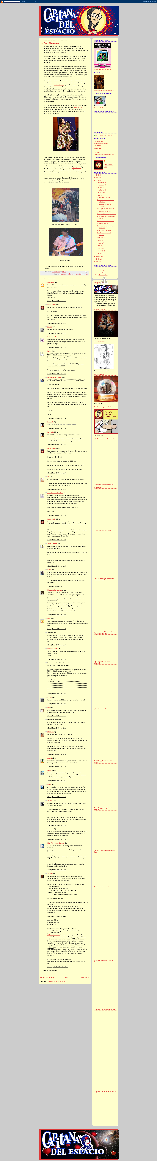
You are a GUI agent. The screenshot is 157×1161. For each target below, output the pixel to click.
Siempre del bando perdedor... (106, 214)
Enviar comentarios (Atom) (57, 981)
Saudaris (50, 800)
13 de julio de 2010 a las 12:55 (56, 428)
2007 (97, 261)
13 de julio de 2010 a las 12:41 (56, 347)
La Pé (49, 351)
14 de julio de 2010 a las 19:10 (56, 780)
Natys (49, 570)
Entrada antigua (84, 977)
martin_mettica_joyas (54, 377)
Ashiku (49, 697)
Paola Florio (51, 304)
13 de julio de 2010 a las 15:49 (56, 645)
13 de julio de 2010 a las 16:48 (56, 704)
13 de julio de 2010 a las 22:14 (56, 728)
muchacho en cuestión (74, 274)
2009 (97, 256)
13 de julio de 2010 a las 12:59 (56, 473)
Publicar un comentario (50, 970)
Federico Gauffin (52, 649)
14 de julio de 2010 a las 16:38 (56, 766)
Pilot (49, 618)
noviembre (101, 185)
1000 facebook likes (53, 935)
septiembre (101, 190)
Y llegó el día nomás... (104, 197)
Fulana (49, 327)
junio (99, 240)
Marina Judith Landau (54, 590)
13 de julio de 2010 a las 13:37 (56, 540)
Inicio (66, 977)
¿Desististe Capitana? (104, 230)
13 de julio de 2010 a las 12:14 (56, 301)
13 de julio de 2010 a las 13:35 (56, 515)
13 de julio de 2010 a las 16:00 (56, 659)
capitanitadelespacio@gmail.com (104, 154)
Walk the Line (78, 107)
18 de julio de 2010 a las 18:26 (56, 870)
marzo (100, 248)
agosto (100, 192)
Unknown (50, 282)
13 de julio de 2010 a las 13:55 (56, 566)
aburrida (50, 873)
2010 (97, 180)
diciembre (101, 182)
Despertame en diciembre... (105, 221)
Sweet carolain (52, 543)
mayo (99, 243)
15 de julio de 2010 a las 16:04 (56, 825)
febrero (100, 251)
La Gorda (50, 422)
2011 (97, 177)
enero (99, 253)
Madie (49, 784)
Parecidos (84, 274)
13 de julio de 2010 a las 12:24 (56, 333)
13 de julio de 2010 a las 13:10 (56, 489)
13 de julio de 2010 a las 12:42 (56, 374)
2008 (97, 259)
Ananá (49, 758)
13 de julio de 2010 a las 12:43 (56, 418)
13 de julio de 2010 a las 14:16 (56, 586)
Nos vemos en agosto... (104, 211)
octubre (100, 187)
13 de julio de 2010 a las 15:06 (56, 629)
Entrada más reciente (47, 977)
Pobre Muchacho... (103, 223)
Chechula (50, 732)
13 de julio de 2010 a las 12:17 (56, 323)
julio (99, 195)
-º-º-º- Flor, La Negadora (55, 493)
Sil (48, 476)
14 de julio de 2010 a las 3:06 (56, 754)
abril (99, 245)
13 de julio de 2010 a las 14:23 (56, 614)
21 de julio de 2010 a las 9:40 (56, 916)
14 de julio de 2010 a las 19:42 (56, 797)
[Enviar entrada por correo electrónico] (86, 272)
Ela (48, 707)
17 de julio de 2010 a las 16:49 (56, 839)
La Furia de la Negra (54, 337)
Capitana (63, 274)
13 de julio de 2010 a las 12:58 (56, 444)
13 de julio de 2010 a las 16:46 (56, 693)
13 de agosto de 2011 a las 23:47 (57, 967)
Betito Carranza (76, 168)
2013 (97, 175)
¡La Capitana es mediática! (105, 209)
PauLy (49, 770)
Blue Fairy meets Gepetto (55, 843)
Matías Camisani (59, 85)
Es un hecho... (101, 237)
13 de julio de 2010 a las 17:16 (56, 716)
